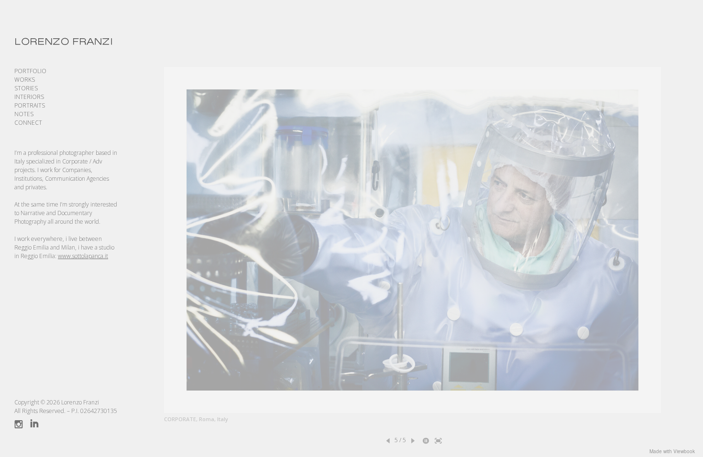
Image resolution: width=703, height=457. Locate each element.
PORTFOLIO (30, 71)
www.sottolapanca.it (83, 256)
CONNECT (28, 123)
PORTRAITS (29, 105)
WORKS (24, 80)
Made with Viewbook (672, 451)
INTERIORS (29, 97)
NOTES (23, 114)
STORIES (26, 88)
